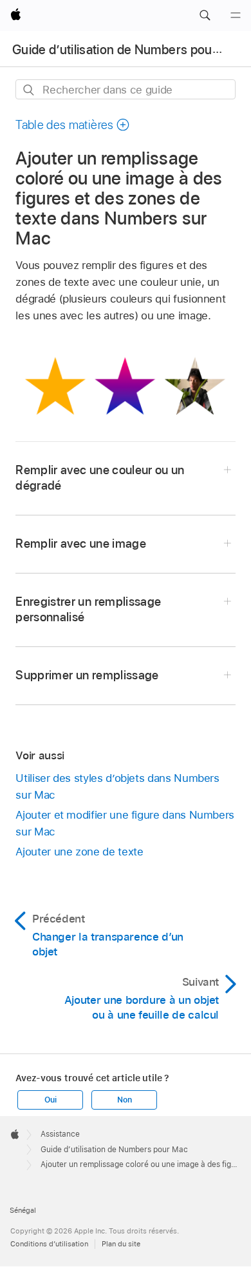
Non (124, 1099)
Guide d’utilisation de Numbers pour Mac (128, 49)
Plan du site (121, 1243)
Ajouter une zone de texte (79, 851)
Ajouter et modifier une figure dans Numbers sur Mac (124, 823)
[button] (204, 15)
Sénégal (23, 1210)
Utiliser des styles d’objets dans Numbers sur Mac (117, 786)
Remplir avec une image (80, 543)
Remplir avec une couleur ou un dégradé (99, 478)
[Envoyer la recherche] (29, 90)
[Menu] (235, 15)
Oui (50, 1099)
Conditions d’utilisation (49, 1243)
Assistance (60, 1134)
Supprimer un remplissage (86, 675)
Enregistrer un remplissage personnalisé (88, 609)
